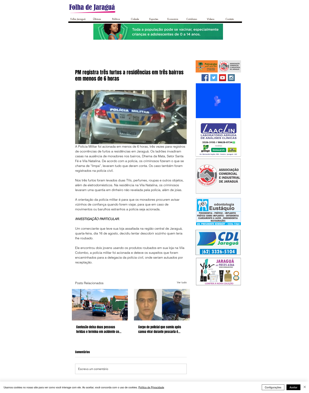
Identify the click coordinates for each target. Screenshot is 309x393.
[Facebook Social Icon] (205, 77)
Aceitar (293, 387)
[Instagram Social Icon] (231, 77)
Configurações (273, 387)
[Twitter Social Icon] (213, 77)
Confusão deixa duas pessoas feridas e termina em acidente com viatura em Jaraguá (99, 329)
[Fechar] (305, 387)
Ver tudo (182, 282)
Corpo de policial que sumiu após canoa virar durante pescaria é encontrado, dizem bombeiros (159, 329)
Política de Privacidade (151, 387)
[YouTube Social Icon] (222, 77)
